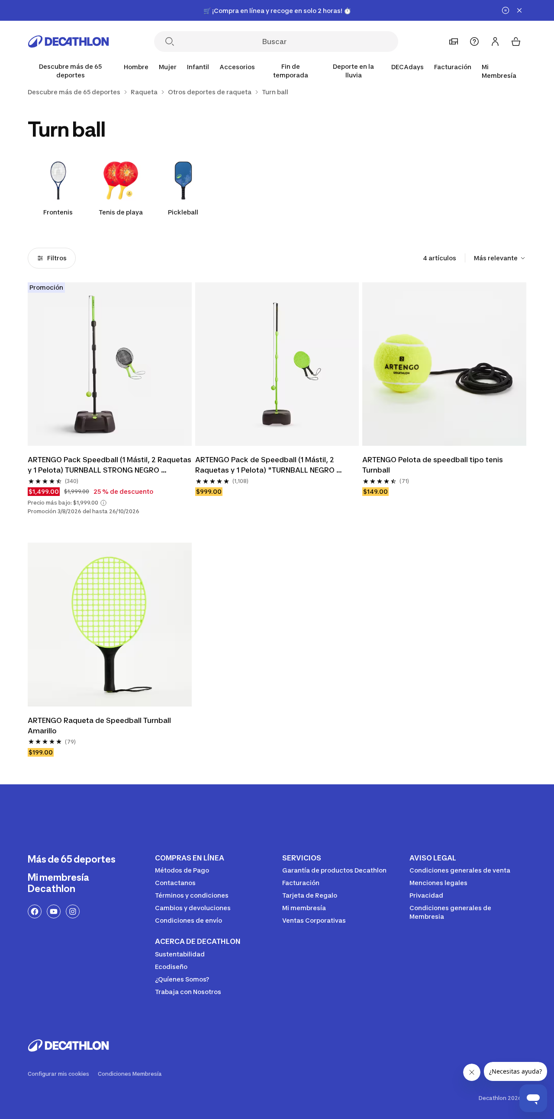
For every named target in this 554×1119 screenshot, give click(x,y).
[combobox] (500, 258)
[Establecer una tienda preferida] (453, 41)
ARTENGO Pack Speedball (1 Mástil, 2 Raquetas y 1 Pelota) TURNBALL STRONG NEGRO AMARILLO (110, 465)
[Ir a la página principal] (68, 41)
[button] (103, 502)
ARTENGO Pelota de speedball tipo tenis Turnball (433, 464)
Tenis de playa (121, 212)
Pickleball (183, 212)
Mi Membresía (499, 71)
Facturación (452, 66)
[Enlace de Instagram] (73, 911)
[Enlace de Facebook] (35, 911)
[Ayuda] (474, 41)
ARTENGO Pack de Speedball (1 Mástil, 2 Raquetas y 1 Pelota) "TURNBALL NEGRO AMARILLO (265, 465)
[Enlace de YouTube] (54, 911)
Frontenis (58, 212)
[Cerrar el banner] (519, 10)
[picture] (110, 364)
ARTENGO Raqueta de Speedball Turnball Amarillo (100, 725)
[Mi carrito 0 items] (516, 41)
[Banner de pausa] (505, 10)
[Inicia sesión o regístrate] (495, 41)
